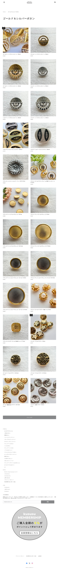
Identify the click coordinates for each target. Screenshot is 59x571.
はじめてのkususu (8, 431)
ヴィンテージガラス (8, 443)
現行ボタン (6, 456)
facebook (6, 491)
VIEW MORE (29, 417)
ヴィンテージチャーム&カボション (12, 462)
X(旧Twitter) (7, 489)
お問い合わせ (7, 477)
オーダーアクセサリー (9, 465)
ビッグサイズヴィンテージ (10, 454)
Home (4, 11)
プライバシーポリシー (9, 479)
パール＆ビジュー (8, 450)
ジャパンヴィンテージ (9, 437)
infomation (7, 473)
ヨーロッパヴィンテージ (9, 441)
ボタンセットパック (8, 460)
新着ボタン (6, 435)
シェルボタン (7, 445)
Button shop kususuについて (10, 471)
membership (7, 475)
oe (5, 467)
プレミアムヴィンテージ (9, 439)
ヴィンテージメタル (8, 447)
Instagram (6, 487)
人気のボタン (7, 433)
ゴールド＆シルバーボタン (10, 452)
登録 (48, 501)
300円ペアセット (8, 458)
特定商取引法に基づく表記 (10, 481)
